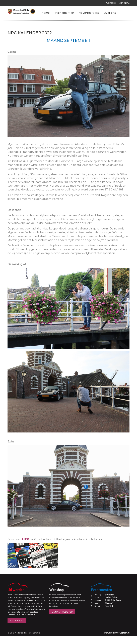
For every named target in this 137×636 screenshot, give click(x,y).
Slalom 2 (109, 603)
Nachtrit (109, 606)
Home (45, 12)
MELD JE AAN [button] (17, 620)
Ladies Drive (111, 597)
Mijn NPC (123, 2)
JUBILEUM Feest (113, 600)
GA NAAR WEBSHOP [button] (62, 612)
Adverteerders (89, 12)
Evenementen (64, 12)
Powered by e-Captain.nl (116, 632)
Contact (111, 2)
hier (25, 539)
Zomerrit (109, 594)
